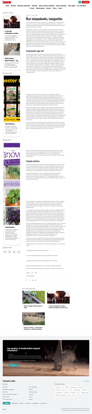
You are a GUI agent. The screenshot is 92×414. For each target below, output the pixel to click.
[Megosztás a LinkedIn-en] (32, 280)
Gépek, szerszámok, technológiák (10, 394)
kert (62, 387)
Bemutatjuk (5, 391)
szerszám (58, 387)
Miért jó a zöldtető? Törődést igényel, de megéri (33, 306)
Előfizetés (21, 403)
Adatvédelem (35, 403)
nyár (73, 395)
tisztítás (57, 395)
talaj (36, 272)
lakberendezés (73, 387)
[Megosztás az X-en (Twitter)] (29, 280)
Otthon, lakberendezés (7, 399)
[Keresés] (80, 2)
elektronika (84, 390)
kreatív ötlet (80, 387)
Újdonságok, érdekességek (8, 389)
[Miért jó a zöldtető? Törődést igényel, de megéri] (33, 297)
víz (67, 390)
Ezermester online (9, 381)
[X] (9, 252)
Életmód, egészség (33, 391)
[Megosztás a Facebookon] (26, 280)
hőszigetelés (72, 392)
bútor (64, 390)
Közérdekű (5, 386)
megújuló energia (84, 392)
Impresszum (28, 403)
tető (78, 392)
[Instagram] (18, 252)
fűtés (71, 390)
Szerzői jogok (43, 403)
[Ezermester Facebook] (3, 409)
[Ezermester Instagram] (5, 409)
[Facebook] (5, 252)
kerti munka (63, 395)
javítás (28, 272)
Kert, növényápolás (30, 275)
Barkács (31, 396)
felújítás (67, 387)
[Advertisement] (46, 83)
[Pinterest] (14, 252)
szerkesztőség (77, 390)
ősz (32, 272)
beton (69, 395)
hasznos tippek (59, 392)
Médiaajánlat (15, 403)
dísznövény (66, 392)
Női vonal (31, 389)
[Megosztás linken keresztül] (35, 280)
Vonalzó (30, 399)
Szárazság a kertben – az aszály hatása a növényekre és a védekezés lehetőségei (33, 328)
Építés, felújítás (6, 396)
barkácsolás (58, 390)
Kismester (31, 394)
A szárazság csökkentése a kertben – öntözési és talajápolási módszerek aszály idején (58, 306)
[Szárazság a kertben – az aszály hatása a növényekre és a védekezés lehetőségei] (33, 318)
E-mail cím (11, 354)
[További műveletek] (65, 15)
